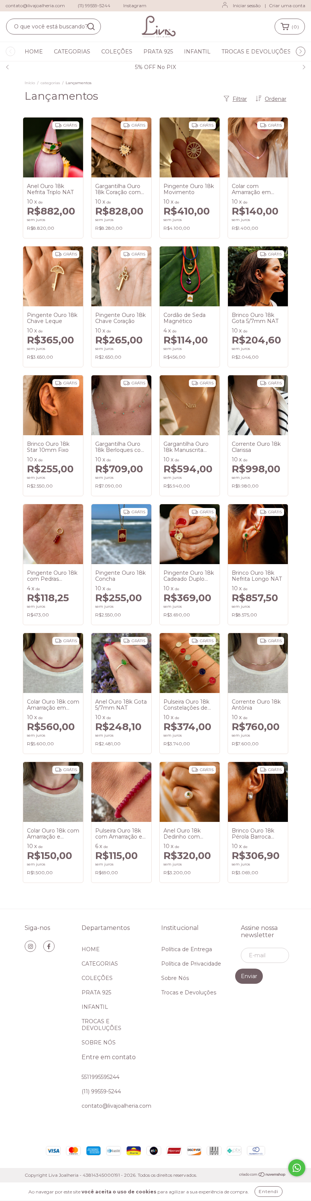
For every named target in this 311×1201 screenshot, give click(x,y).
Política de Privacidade (191, 963)
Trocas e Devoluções (188, 992)
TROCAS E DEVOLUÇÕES (256, 51)
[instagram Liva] (30, 946)
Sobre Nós (175, 978)
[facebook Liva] (49, 946)
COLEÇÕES (116, 51)
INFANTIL (197, 51)
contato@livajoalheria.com (35, 5)
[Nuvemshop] (262, 1175)
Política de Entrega (186, 949)
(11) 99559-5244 (94, 5)
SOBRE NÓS (99, 1042)
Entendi (268, 1191)
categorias (50, 82)
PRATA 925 (158, 51)
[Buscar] (91, 26)
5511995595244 (100, 1077)
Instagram (134, 5)
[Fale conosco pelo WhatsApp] (296, 1167)
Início (30, 82)
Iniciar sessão (247, 5)
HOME (34, 51)
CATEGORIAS (72, 51)
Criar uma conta (287, 5)
